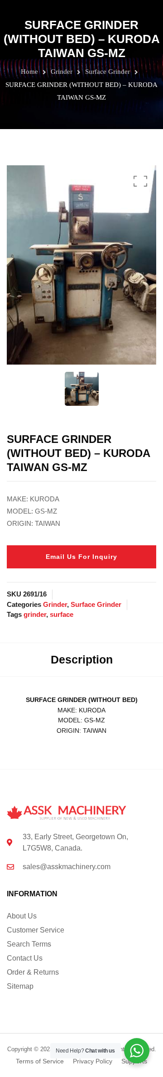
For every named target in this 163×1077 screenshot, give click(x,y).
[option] (81, 265)
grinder (35, 614)
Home (29, 71)
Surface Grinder (107, 71)
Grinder (61, 71)
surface (61, 614)
